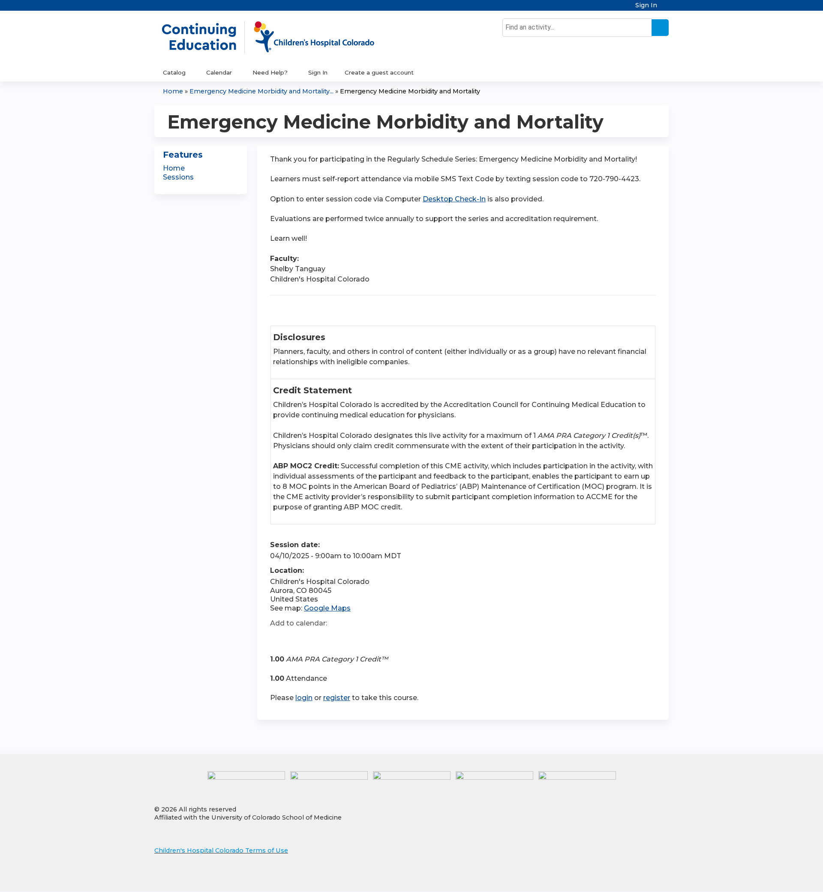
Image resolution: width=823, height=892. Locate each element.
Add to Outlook (338, 638)
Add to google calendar (279, 638)
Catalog (174, 72)
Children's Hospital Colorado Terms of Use (221, 850)
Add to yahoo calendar (298, 638)
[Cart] (666, 8)
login (303, 698)
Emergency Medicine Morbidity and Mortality (410, 91)
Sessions (178, 177)
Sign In (646, 5)
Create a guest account (379, 72)
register (336, 698)
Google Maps (327, 608)
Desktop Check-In (454, 199)
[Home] (276, 37)
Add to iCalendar (317, 638)
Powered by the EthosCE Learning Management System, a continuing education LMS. (638, 877)
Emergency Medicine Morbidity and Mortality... (261, 91)
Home (173, 91)
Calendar (219, 72)
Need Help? (270, 72)
